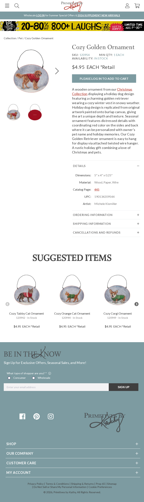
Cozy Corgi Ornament (118, 313)
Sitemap (112, 483)
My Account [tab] (18, 472)
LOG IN (40, 15)
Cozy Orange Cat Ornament (72, 313)
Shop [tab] (11, 444)
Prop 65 (100, 483)
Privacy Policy (36, 483)
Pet (20, 38)
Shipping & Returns (82, 483)
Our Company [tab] (19, 453)
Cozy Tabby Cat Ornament (26, 313)
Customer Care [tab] (21, 463)
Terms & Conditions (57, 483)
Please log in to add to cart (104, 78)
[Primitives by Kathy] (104, 431)
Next (136, 304)
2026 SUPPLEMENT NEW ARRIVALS (99, 15)
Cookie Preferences (100, 486)
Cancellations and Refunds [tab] (97, 232)
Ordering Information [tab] (92, 214)
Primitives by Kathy (64, 492)
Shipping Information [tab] (92, 223)
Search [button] (17, 5)
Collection (10, 38)
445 (96, 189)
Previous (7, 304)
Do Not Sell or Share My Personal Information (60, 486)
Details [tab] (79, 166)
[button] (7, 5)
